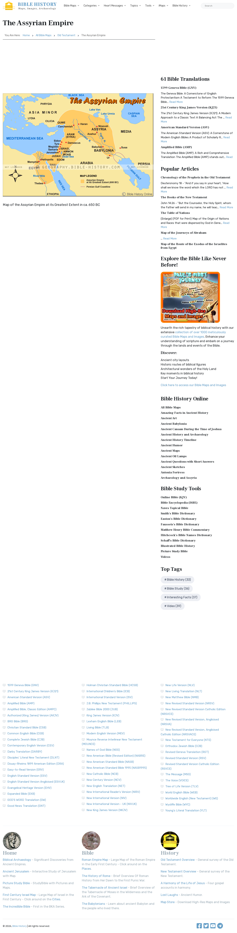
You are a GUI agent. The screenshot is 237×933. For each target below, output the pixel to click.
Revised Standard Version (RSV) (185, 758)
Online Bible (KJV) (174, 497)
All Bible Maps (43, 35)
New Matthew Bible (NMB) (182, 697)
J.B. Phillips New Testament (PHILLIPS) (111, 703)
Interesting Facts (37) (182, 597)
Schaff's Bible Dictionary (178, 540)
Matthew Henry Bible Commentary (185, 530)
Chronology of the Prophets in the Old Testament (195, 177)
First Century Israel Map (19, 895)
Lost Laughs (169, 895)
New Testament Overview (178, 871)
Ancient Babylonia (174, 424)
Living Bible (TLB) (97, 727)
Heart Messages (113, 5)
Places (86, 868)
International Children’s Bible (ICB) (108, 691)
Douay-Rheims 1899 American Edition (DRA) (35, 763)
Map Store (168, 902)
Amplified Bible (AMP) (176, 147)
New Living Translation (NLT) (183, 691)
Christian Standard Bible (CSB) (26, 727)
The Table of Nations (175, 213)
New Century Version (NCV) (103, 780)
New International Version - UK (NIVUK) (111, 804)
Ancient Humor (172, 445)
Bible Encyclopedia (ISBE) (179, 503)
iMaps (162, 5)
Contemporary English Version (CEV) (30, 745)
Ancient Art (169, 418)
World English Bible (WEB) (181, 792)
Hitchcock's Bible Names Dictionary (186, 535)
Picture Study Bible (174, 551)
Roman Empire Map (95, 860)
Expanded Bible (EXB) (21, 793)
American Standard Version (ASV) (185, 127)
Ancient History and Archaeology (184, 434)
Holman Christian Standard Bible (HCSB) (112, 685)
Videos (165, 557)
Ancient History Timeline (178, 440)
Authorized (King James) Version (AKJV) (33, 715)
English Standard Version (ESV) (27, 775)
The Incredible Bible (16, 906)
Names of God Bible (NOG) (103, 749)
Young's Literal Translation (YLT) (186, 810)
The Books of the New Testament (184, 197)
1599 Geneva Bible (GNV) (178, 88)
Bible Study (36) (178, 588)
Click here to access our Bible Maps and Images (193, 385)
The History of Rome (96, 876)
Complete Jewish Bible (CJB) (25, 739)
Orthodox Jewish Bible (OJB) (183, 746)
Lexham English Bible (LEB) (103, 721)
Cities (56, 899)
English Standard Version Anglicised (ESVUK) (36, 781)
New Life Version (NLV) (180, 685)
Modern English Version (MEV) (105, 733)
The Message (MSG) (178, 774)
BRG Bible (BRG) (17, 721)
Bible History (180, 5)
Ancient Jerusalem (16, 871)
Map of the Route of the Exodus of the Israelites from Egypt (194, 245)
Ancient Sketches (173, 467)
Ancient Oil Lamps (174, 456)
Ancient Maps (170, 451)
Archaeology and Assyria (179, 478)
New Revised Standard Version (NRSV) (189, 703)
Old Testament (66, 35)
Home (26, 35)
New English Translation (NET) (105, 786)
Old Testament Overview (178, 860)
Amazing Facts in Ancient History (184, 413)
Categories (90, 5)
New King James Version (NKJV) (106, 810)
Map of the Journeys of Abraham (183, 233)
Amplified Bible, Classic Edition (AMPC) (31, 709)
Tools (148, 5)
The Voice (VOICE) (176, 780)
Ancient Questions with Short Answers (187, 462)
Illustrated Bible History (178, 546)
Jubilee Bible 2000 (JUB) (102, 709)
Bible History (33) (179, 579)
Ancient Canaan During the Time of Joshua (191, 429)
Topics (134, 5)
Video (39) (174, 606)
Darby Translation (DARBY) (24, 751)
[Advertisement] (79, 67)
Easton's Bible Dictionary (178, 519)
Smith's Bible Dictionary (178, 513)
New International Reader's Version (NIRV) (113, 792)
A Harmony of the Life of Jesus (183, 883)
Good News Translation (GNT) (26, 806)
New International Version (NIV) (106, 798)
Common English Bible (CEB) (25, 733)
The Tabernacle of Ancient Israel (104, 887)
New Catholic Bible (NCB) (102, 774)
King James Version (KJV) (102, 715)
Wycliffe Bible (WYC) (177, 804)
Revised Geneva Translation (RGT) (187, 752)
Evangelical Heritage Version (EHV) (29, 788)
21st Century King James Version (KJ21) (189, 107)
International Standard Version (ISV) (109, 697)
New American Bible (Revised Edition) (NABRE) (115, 755)
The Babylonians (93, 904)
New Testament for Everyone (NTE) (188, 740)
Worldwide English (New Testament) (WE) (191, 798)
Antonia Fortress (173, 472)
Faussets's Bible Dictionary (180, 524)
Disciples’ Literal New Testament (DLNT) (33, 757)
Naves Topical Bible (174, 508)
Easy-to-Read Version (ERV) (25, 769)
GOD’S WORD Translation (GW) (26, 800)
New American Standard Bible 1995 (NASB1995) (116, 767)
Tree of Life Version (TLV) (181, 786)
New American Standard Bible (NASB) (110, 762)
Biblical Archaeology (17, 860)
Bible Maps (70, 5)
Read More (176, 102)
